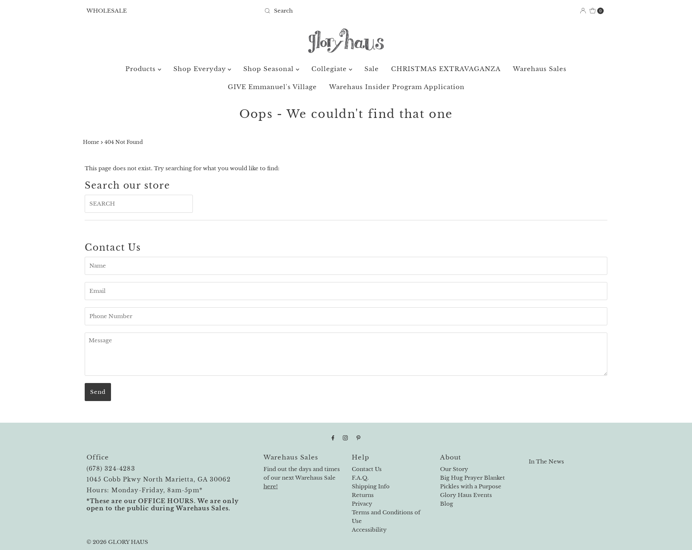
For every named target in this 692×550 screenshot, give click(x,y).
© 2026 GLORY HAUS (117, 541)
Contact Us (367, 469)
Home (91, 142)
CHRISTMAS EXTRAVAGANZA (446, 69)
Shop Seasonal (269, 69)
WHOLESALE (106, 10)
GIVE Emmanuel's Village (272, 87)
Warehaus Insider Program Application (397, 87)
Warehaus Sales (540, 69)
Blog (446, 503)
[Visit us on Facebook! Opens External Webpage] (333, 438)
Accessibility (369, 529)
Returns (363, 495)
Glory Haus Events (466, 495)
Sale (371, 69)
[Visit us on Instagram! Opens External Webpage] (345, 438)
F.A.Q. (360, 477)
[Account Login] (583, 10)
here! (270, 486)
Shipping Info (371, 486)
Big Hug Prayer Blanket (472, 477)
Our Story (454, 469)
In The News (546, 461)
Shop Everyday (200, 69)
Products (141, 69)
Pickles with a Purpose (470, 486)
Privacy (362, 503)
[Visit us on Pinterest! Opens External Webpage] (358, 438)
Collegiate (330, 69)
